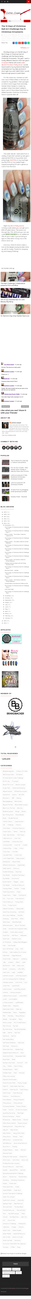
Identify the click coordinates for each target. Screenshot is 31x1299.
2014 (5, 523)
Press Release (7, 1099)
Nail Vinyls (6, 1046)
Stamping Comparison (18, 1180)
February (7, 615)
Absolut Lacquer (20, 784)
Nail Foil (13, 1036)
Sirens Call (25, 1160)
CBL (4, 825)
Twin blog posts (14, 1217)
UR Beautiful (22, 1223)
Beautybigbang (7, 801)
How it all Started (8, 949)
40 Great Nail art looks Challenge (13, 778)
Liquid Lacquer (7, 989)
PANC (16, 1069)
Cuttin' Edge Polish (8, 858)
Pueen (5, 1110)
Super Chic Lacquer (9, 1197)
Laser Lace (6, 972)
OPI (26, 1063)
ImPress (5, 952)
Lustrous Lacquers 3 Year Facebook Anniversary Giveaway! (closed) (19, 477)
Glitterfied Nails (16, 922)
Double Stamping (8, 872)
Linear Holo (6, 986)
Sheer (16, 1150)
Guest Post (6, 935)
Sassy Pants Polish (18, 1133)
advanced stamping (18, 788)
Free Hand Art (20, 898)
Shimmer (23, 1150)
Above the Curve (8, 784)
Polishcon (6, 1096)
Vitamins (21, 1227)
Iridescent (16, 959)
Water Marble (7, 1234)
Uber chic (24, 1217)
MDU (4, 1016)
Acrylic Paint (6, 788)
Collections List (7, 838)
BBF (13, 798)
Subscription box (8, 1187)
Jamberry (24, 959)
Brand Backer (20, 815)
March (7, 613)
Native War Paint (8, 1049)
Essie (21, 882)
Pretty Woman (18, 1103)
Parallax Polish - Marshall (19, 497)
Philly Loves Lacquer (9, 1076)
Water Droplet (16, 1230)
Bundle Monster (13, 818)
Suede (17, 1187)
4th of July (6, 781)
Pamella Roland (7, 1069)
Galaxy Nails (20, 908)
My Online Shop (7, 1029)
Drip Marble (6, 875)
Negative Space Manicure (10, 1053)
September (8, 600)
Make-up (18, 1009)
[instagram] (7, 1)
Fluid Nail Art (22, 895)
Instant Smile (6, 959)
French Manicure (8, 902)
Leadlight (20, 972)
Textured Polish (7, 1207)
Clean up (22, 831)
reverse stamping (8, 1116)
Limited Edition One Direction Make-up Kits (16, 583)
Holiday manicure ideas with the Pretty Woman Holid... (15, 563)
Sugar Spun (17, 1190)
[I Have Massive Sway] (15, 747)
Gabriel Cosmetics (8, 908)
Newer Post (6, 406)
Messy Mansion (20, 1016)
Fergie (23, 888)
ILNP (22, 949)
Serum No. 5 (6, 1146)
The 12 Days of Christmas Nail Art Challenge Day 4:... (17, 573)
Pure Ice (11, 1110)
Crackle (24, 845)
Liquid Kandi (15, 986)
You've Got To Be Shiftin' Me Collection (14, 1244)
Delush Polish (16, 862)
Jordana (10, 962)
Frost (4, 905)
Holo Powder (12, 945)
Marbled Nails (7, 1012)
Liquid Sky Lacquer (19, 989)
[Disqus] (15, 339)
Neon (22, 1053)
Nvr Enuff (20, 1063)
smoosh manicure (8, 1166)
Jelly (4, 962)
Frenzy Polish (19, 902)
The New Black (18, 1207)
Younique (5, 1247)
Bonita (24, 811)
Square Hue (12, 1177)
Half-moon (15, 935)
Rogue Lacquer (22, 1123)
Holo (4, 945)
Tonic (4, 1213)
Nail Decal (23, 38)
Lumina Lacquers (8, 1002)
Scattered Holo (17, 1140)
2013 (5, 621)
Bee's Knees (18, 801)
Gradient (9, 38)
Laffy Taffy (21, 969)
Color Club (17, 838)
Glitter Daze (6, 922)
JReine (17, 962)
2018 (5, 514)
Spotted (22, 1170)
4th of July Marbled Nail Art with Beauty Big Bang (13, 301)
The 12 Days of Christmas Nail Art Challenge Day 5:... (17, 567)
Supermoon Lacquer (9, 1200)
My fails (15, 1026)
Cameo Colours (7, 821)
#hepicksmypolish (8, 771)
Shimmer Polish (7, 1153)
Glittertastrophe (8, 925)
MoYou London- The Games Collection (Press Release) (15, 560)
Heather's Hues (16, 939)
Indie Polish (6, 955)
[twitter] (5, 1)
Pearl (15, 1073)
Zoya (18, 1247)
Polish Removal (17, 1093)
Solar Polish (19, 1166)
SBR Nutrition (7, 1140)
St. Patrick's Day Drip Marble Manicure (15, 316)
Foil (4, 898)
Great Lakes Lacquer (16, 932)
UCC (4, 1220)
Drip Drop (18, 872)
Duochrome (15, 878)
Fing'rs (19, 892)
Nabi (4, 1032)
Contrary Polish (7, 845)
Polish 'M (5, 1086)
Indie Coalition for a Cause (18, 952)
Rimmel (25, 1120)
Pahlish (10, 1066)
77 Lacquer (15, 781)
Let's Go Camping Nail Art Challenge (14, 979)
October (7, 598)
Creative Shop (7, 848)
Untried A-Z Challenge (9, 1223)
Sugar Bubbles (7, 1190)
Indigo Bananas (16, 955)
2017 (5, 516)
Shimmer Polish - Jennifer (11, 570)
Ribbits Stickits (16, 1120)
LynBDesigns (19, 1002)
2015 (5, 521)
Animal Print (6, 794)
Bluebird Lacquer (8, 811)
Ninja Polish (6, 1059)
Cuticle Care (18, 855)
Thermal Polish (21, 1210)
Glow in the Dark (20, 925)
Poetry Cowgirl (22, 1083)
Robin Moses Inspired (9, 1123)
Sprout (5, 1177)
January (7, 618)
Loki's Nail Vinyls (9, 589)
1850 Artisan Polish (8, 774)
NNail (13, 1059)
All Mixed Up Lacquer (20, 791)
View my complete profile (9, 435)
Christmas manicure (18, 828)
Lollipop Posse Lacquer (10, 996)
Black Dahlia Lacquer (21, 805)
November (8, 595)
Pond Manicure (15, 1096)
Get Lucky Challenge (9, 915)
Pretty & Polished (18, 1099)
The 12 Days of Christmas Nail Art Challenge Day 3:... (17, 577)
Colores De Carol (17, 841)
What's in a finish (17, 1237)
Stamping (6, 1180)
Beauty (19, 798)
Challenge (14, 36)
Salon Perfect (7, 1133)
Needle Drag (19, 1049)
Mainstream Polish (8, 1009)
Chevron (18, 825)
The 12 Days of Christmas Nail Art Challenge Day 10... (17, 538)
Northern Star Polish (9, 1063)
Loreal (5, 999)
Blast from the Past (9, 808)
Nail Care (17, 1032)
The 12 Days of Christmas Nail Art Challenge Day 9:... (17, 545)
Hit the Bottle (7, 942)
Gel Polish (21, 912)
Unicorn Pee (11, 1220)
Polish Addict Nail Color (17, 1086)
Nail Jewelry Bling (8, 1039)
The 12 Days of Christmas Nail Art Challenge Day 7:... (17, 553)
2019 (5, 512)
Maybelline (22, 1012)
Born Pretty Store (6, 36)
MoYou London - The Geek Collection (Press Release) (16, 542)
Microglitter (13, 1019)
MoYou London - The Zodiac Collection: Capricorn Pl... (15, 535)
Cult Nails (15, 851)
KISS (13, 965)
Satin (21, 1136)
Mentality (10, 1016)
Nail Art (18, 38)
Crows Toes (6, 851)
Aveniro (14, 794)
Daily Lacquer (20, 858)
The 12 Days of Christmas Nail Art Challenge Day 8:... (17, 549)
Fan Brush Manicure (18, 885)
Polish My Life (14, 1089)
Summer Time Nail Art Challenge (12, 1193)
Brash (4, 818)
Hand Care (6, 939)
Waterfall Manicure (19, 1234)
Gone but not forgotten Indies (18, 929)
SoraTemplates (11, 1288)
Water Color (6, 1230)
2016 (5, 519)
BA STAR (21, 794)
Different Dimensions (9, 865)
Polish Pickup (24, 1089)
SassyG (15, 1136)
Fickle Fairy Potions (8, 892)
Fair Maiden (6, 885)
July (6, 604)
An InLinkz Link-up (7, 268)
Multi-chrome (7, 1026)
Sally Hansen (14, 1130)
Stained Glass (23, 1177)
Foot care (10, 898)
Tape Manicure (18, 1203)
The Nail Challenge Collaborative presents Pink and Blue (13, 284)
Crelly (15, 848)
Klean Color (20, 965)
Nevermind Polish (8, 1056)
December (8, 525)
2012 (5, 623)
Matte (15, 1012)
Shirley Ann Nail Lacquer (10, 1156)
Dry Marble (6, 878)
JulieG (24, 962)
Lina (25, 982)
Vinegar (13, 1227)
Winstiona (17, 1240)
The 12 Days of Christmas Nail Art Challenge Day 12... (17, 527)
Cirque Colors (7, 831)
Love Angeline (13, 999)
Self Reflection (7, 1143)
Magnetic (16, 1006)
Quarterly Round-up (9, 1113)
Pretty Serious (7, 1103)
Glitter (22, 918)
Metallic (5, 1019)
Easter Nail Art (7, 882)
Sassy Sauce (7, 1136)
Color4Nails (6, 841)
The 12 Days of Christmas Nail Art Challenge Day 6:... (17, 556)
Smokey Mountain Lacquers (11, 1163)
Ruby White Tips (20, 1126)
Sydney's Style (7, 1203)
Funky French (12, 905)
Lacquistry (12, 969)
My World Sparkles (20, 1029)
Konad (5, 969)
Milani (13, 38)
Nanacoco (14, 1046)
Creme (21, 848)
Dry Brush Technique (18, 875)
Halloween (23, 935)
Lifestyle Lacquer (8, 982)
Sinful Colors (9, 40)
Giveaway (6, 918)
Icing (16, 949)
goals (4, 929)
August (7, 602)
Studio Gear (12, 1183)
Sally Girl (5, 1130)
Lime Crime (18, 982)
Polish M (5, 1089)
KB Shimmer (6, 965)
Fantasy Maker (7, 888)
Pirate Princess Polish (9, 1083)
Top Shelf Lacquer (13, 1213)
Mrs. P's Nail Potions (20, 1022)
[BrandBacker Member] (15, 714)
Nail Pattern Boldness (9, 1042)
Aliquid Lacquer (7, 791)
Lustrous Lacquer (16, 422)
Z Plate (13, 1247)
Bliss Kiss (20, 808)
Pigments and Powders (10, 1079)
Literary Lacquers (15, 992)
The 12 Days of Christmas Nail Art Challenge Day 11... (17, 531)
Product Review (21, 1106)
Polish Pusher (7, 1093)
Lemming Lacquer (21, 975)
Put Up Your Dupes (21, 1110)
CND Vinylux (20, 835)
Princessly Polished (8, 1106)
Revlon (18, 1116)
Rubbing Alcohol (8, 1126)
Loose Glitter (23, 996)
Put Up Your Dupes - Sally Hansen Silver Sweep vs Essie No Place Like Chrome (20, 469)
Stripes (5, 1183)
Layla (13, 972)
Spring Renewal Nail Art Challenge (13, 1173)
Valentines (6, 1227)
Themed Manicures (18, 40)
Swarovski (21, 1200)
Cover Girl (17, 845)
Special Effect (14, 1170)
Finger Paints (7, 895)
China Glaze (20, 36)
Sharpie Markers (8, 1150)
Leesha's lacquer (8, 975)
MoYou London (7, 1022)
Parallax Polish (7, 1073)
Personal (21, 1073)
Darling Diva (6, 862)
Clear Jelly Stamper (9, 835)
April (6, 611)
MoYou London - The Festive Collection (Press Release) (15, 580)
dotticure (16, 868)
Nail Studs (21, 1042)
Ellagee (16, 882)
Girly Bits (20, 915)
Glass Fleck (14, 918)
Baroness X (6, 798)
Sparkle (5, 1170)
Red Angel (20, 1113)
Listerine (5, 992)
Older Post (25, 406)
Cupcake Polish (7, 855)
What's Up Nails (7, 1240)
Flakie (14, 895)
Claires (15, 831)
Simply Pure (23, 1156)
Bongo (17, 811)
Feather (16, 888)
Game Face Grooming (9, 912)
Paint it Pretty (18, 1066)
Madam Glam (7, 1006)
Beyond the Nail (8, 805)
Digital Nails (21, 865)
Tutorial (5, 1217)
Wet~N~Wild (6, 1237)
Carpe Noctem (19, 821)
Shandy (14, 1146)
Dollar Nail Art (7, 868)
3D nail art (19, 774)
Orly (4, 1066)
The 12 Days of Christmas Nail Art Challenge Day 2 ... (17, 586)
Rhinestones (6, 1120)
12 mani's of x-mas (24, 35)
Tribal (23, 1213)
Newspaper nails (20, 1056)
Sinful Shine (16, 1160)
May (6, 609)
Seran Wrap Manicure (20, 1143)
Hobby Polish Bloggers (20, 942)
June (6, 607)
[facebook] (2, 1)
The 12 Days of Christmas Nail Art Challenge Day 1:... (17, 592)
